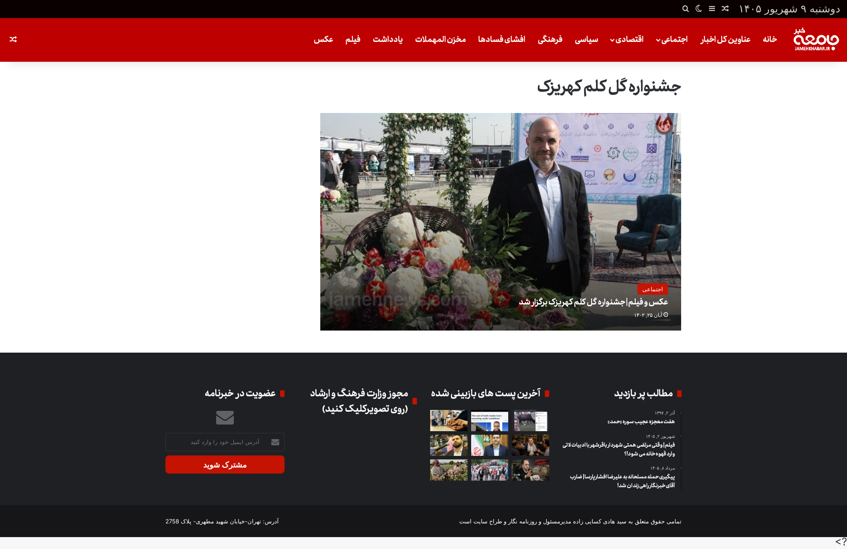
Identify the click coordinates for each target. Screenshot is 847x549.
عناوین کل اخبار (725, 40)
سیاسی (586, 40)
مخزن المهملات (440, 40)
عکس (323, 40)
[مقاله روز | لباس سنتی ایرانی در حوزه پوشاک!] (449, 420)
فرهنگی (550, 40)
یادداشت (388, 40)
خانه (770, 40)
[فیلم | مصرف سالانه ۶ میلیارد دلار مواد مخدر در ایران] (449, 470)
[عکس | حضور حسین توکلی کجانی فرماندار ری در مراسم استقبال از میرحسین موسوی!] (490, 470)
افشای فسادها (501, 40)
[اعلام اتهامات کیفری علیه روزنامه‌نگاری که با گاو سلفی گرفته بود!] (530, 420)
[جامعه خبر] (816, 40)
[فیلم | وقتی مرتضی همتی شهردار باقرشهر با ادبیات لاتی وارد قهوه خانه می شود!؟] (530, 445)
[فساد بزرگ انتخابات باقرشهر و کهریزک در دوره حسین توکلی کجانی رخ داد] (490, 445)
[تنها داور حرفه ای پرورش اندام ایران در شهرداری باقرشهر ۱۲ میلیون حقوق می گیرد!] (449, 445)
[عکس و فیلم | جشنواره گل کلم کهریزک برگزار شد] (501, 222)
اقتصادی (629, 40)
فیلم (352, 40)
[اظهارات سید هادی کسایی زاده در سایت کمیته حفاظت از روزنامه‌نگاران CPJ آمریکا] (490, 420)
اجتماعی (674, 40)
